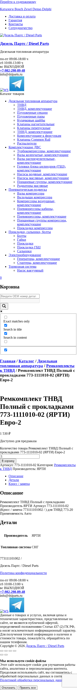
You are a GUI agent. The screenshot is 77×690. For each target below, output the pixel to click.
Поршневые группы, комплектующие (44, 182)
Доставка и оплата (22, 16)
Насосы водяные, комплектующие (42, 174)
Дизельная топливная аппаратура (33, 101)
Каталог (26, 361)
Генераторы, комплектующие (38, 259)
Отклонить (8, 687)
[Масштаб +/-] (1, 651)
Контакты (16, 24)
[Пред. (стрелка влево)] (1, 654)
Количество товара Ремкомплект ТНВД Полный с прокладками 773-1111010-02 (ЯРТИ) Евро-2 (36, 450)
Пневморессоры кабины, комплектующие (35, 210)
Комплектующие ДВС (25, 147)
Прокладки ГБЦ (29, 247)
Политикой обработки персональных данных (33, 680)
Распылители (27, 143)
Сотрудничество (21, 28)
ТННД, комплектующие (34, 132)
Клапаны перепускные (33, 128)
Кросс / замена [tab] (19, 484)
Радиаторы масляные (32, 186)
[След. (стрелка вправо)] (6, 654)
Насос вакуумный (30, 270)
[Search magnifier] (4, 306)
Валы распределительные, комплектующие (36, 160)
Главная (7, 361)
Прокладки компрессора (35, 228)
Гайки (21, 239)
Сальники (24, 251)
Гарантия (15, 20)
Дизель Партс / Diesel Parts (24, 43)
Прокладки (25, 243)
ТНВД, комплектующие (34, 109)
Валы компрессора (30, 193)
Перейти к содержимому (18, 2)
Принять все (28, 687)
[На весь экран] (6, 651)
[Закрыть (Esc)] (14, 651)
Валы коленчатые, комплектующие (42, 155)
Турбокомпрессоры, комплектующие (44, 151)
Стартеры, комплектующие (37, 262)
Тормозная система (22, 266)
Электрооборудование (25, 255)
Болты (21, 236)
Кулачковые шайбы (31, 120)
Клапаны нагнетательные (36, 124)
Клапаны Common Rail (33, 139)
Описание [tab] (16, 476)
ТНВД (21, 105)
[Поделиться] (10, 651)
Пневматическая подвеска (28, 189)
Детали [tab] (14, 480)
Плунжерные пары (31, 116)
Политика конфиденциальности (23, 573)
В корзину (8, 460)
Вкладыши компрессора (34, 197)
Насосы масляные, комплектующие (43, 178)
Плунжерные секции (32, 112)
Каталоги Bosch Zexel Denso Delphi (25, 9)
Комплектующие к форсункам (39, 135)
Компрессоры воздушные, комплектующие (36, 203)
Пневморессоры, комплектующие (41, 216)
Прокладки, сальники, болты (30, 232)
